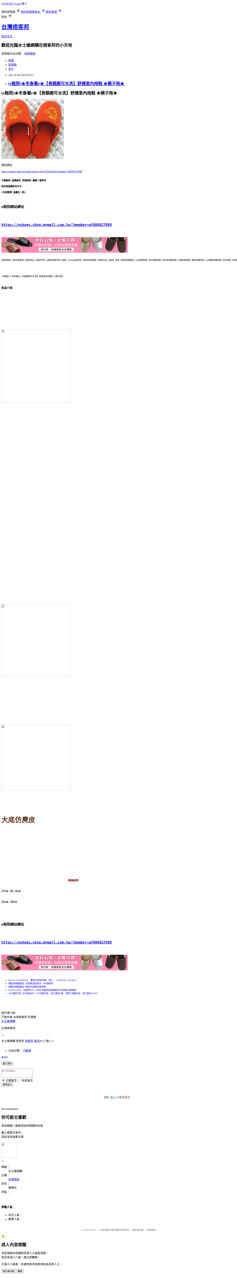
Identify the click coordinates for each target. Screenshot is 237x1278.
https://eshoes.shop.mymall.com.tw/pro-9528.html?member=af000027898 (41, 171)
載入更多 (7, 1063)
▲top (4, 1056)
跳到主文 (6, 36)
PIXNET (92, 1230)
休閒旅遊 (29, 53)
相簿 (11, 60)
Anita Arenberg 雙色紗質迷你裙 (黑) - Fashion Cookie (42, 980)
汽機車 (27, 1050)
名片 (11, 68)
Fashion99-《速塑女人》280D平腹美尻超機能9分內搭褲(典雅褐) (42, 990)
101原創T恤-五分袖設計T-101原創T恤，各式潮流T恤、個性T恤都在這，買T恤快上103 (52, 993)
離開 (20, 1271)
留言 (37, 1040)
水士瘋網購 (8, 1021)
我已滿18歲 (8, 1271)
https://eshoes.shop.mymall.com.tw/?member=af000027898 (56, 225)
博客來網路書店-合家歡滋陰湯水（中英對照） (31, 983)
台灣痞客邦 (15, 27)
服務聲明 (151, 1230)
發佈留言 (7, 1084)
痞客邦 (29, 1040)
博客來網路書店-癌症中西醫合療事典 (27, 986)
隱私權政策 (138, 1230)
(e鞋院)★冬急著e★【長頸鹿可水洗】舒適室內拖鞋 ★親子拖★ (66, 83)
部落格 (12, 64)
